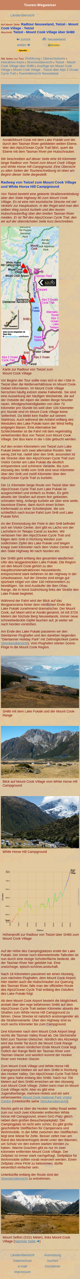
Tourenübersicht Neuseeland (38, 73)
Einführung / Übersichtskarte (45, 58)
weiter (22, 45)
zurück (25, 39)
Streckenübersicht (39, 62)
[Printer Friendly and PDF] (53, 45)
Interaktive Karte (12, 62)
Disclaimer (52, 1266)
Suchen (52, 1261)
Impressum (22, 1272)
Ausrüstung (52, 1255)
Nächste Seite (25, 1241)
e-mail (22, 1266)
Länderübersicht (22, 15)
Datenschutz (22, 1261)
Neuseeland (56, 39)
